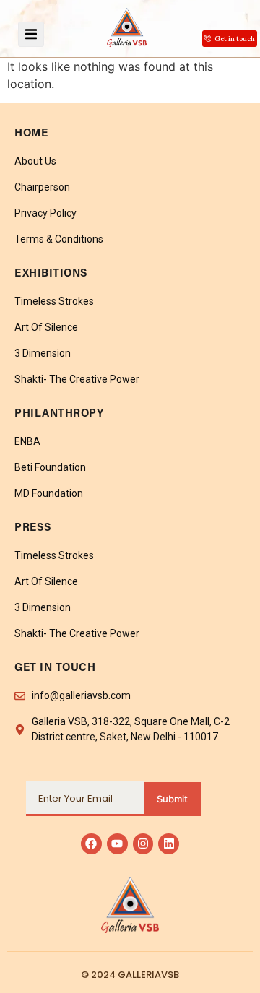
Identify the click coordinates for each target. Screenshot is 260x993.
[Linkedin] (168, 843)
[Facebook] (91, 843)
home (31, 134)
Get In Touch (54, 668)
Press (33, 528)
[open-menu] (31, 34)
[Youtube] (117, 843)
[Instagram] (143, 843)
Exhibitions (51, 274)
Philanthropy (58, 414)
